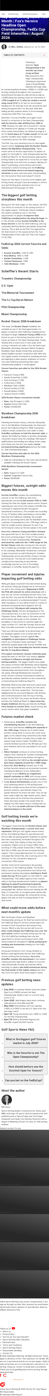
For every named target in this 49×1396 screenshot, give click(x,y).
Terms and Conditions (12, 1345)
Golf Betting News (30, 14)
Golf (3, 14)
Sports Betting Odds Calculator (16, 1339)
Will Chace (17, 47)
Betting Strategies (8, 1156)
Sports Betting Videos (12, 1348)
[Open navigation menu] (43, 5)
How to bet (5, 1213)
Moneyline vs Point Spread (11, 1297)
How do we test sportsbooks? (16, 1337)
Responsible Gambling (12, 1350)
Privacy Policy (8, 1334)
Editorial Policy (9, 1342)
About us (7, 1331)
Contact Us (8, 1353)
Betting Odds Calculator (10, 1184)
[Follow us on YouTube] (16, 1329)
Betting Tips (5, 1241)
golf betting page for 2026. (22, 188)
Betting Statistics (7, 1269)
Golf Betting (13, 14)
